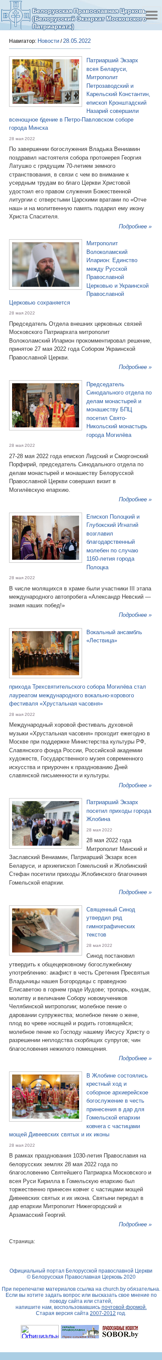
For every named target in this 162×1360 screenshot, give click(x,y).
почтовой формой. (124, 1307)
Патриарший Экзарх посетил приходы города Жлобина (118, 810)
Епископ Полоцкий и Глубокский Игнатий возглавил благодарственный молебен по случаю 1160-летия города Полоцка (113, 542)
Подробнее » (135, 226)
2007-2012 (103, 1313)
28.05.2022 (77, 41)
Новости (48, 41)
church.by (114, 1289)
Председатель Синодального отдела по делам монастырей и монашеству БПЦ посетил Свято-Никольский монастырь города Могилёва (119, 409)
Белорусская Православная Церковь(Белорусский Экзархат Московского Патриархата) (89, 18)
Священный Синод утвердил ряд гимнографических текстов (110, 922)
